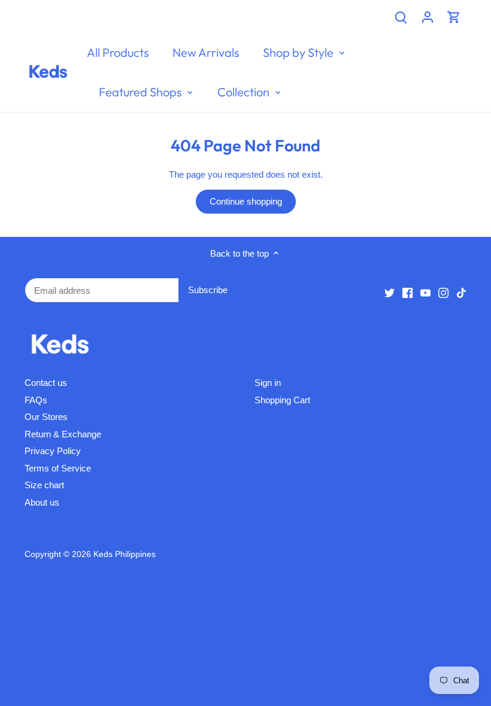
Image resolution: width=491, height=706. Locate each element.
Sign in (267, 383)
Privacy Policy (53, 451)
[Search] (401, 16)
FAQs (36, 400)
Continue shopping (246, 201)
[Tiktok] (461, 292)
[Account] (427, 16)
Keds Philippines (124, 554)
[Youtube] (425, 292)
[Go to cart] (454, 16)
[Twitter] (389, 292)
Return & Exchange (63, 434)
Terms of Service (58, 468)
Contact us (46, 383)
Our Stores (46, 417)
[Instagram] (443, 292)
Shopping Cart (282, 400)
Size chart (44, 485)
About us (42, 502)
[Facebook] (407, 292)
